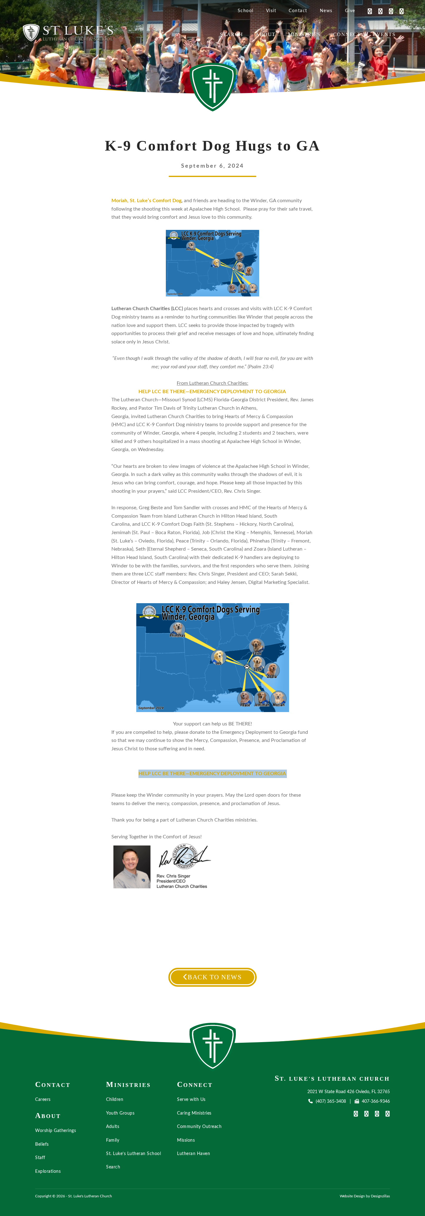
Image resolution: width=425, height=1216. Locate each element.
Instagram (398, 11)
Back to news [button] (215, 977)
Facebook (367, 11)
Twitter (388, 11)
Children (114, 1099)
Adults (112, 1127)
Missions (186, 1140)
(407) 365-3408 (331, 1101)
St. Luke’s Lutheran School (133, 1154)
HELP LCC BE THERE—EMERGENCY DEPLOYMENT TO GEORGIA (212, 391)
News (326, 11)
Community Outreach (199, 1127)
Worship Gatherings (55, 1131)
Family (112, 1140)
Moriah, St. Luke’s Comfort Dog (146, 200)
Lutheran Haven (193, 1154)
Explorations (48, 1171)
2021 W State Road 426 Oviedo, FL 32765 (348, 1092)
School (246, 11)
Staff (40, 1158)
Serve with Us (191, 1099)
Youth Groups (120, 1113)
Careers (43, 1099)
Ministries (304, 34)
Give (350, 11)
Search (231, 34)
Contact (298, 11)
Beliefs (42, 1144)
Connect (347, 34)
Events (384, 34)
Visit (271, 11)
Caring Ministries (194, 1113)
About (265, 34)
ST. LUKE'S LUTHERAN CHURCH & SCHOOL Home (212, 1047)
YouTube (377, 11)
